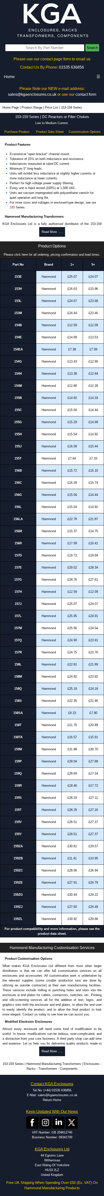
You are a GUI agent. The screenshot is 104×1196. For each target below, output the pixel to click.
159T (18, 810)
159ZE (18, 882)
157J (18, 604)
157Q (18, 640)
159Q (18, 773)
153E (18, 276)
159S (18, 798)
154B (18, 325)
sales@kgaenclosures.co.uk (32, 94)
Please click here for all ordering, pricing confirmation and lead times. (52, 254)
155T (18, 458)
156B (18, 470)
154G (18, 361)
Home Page (10, 107)
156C (18, 482)
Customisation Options (85, 132)
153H (18, 289)
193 (12, 207)
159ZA (18, 846)
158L (18, 664)
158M (18, 676)
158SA (18, 713)
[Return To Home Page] (52, 21)
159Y (18, 834)
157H (18, 592)
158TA (18, 737)
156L (18, 507)
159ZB (18, 858)
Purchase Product (17, 132)
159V (18, 822)
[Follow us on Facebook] (32, 1122)
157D (18, 555)
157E (18, 567)
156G (18, 495)
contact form (85, 94)
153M (18, 313)
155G (18, 422)
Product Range (32, 107)
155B (18, 398)
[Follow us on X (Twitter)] (72, 1122)
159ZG (18, 894)
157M (18, 628)
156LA (18, 519)
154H (18, 373)
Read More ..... (52, 232)
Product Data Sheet (50, 132)
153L (18, 301)
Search (92, 48)
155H (18, 434)
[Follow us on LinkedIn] (58, 1122)
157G (18, 579)
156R (18, 543)
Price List (51, 107)
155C (18, 410)
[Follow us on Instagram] (45, 1122)
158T (18, 725)
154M (18, 386)
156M (18, 531)
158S (18, 701)
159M (18, 749)
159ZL (18, 919)
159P (18, 761)
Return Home (52, 1100)
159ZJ (18, 907)
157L (18, 616)
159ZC (18, 870)
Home (9, 76)
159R (18, 785)
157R (18, 652)
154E (18, 337)
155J (18, 446)
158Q (18, 688)
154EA (18, 349)
